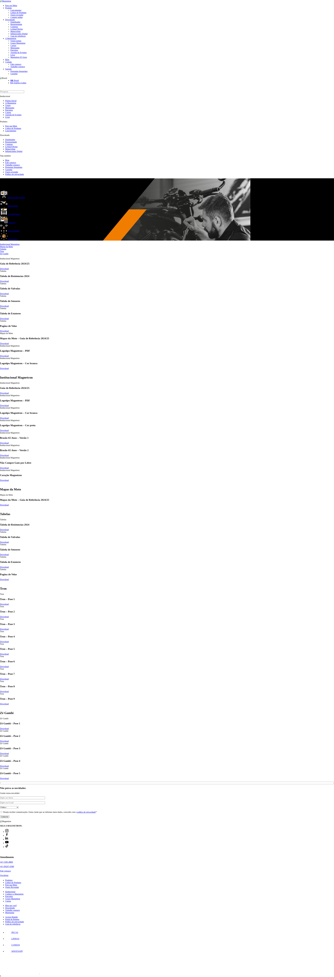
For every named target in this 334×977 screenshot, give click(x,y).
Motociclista (15, 31)
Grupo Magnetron (17, 43)
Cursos (13, 45)
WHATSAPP (17, 951)
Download (4, 269)
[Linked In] (6, 839)
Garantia (13, 74)
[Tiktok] (6, 847)
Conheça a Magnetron (14, 894)
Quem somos (15, 41)
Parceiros (14, 50)
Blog (7, 59)
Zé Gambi (4, 254)
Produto (8, 8)
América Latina (18, 83)
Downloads (10, 20)
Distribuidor (15, 22)
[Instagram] (6, 832)
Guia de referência (18, 36)
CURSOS (15, 945)
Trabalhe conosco (17, 67)
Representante (16, 24)
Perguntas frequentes (19, 71)
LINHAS (15, 939)
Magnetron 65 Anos (18, 57)
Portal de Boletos (12, 919)
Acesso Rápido (11, 917)
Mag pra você (11, 905)
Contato (8, 62)
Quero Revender (12, 887)
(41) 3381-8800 (6, 862)
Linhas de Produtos (18, 12)
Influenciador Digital (19, 34)
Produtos (9, 880)
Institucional (10, 892)
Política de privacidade (14, 174)
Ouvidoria (4, 875)
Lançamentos (15, 10)
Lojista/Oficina (16, 29)
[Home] (5, 1)
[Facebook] (6, 835)
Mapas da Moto (6, 247)
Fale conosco (15, 64)
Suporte (8, 69)
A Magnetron (10, 38)
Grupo (8, 105)
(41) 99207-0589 (7, 866)
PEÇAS (14, 932)
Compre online (16, 17)
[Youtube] (6, 843)
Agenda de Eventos (18, 52)
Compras (14, 27)
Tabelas (3, 249)
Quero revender (16, 15)
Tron (2, 251)
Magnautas (14, 48)
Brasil (14, 80)
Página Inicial (10, 101)
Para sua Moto (11, 5)
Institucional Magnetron (10, 244)
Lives (12, 55)
